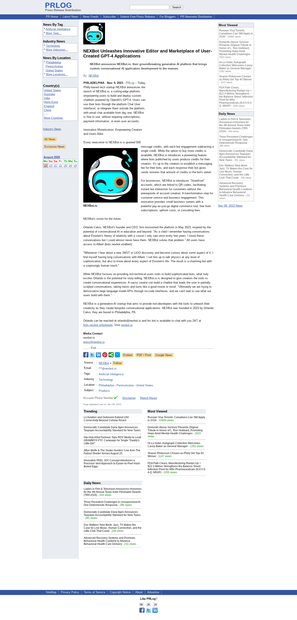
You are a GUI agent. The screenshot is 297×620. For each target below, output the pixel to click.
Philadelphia (53, 62)
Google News (163, 355)
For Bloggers (168, 16)
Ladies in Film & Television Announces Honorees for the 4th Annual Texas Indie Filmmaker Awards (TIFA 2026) (113, 492)
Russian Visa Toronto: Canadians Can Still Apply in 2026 (236, 33)
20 (65, 165)
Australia (49, 94)
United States (54, 70)
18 (75, 165)
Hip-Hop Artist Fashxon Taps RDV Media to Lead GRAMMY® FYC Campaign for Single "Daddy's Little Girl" (112, 440)
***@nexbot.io (107, 368)
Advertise (153, 592)
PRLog (130, 82)
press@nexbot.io (94, 342)
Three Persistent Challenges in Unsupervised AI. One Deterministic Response (112, 503)
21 (60, 165)
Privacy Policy (70, 592)
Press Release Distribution (63, 10)
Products (104, 390)
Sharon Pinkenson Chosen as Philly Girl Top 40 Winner (235, 78)
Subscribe (109, 16)
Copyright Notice (120, 592)
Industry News (52, 129)
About (139, 592)
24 (45, 165)
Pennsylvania (54, 66)
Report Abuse (148, 398)
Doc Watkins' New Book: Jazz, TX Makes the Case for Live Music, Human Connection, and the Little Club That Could (113, 527)
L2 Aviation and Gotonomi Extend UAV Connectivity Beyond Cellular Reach (106, 419)
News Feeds (90, 16)
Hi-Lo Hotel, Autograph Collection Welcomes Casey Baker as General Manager (174, 445)
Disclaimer (129, 398)
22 (55, 165)
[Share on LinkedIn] (98, 354)
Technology (53, 45)
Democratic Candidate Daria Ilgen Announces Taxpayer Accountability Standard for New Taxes (112, 429)
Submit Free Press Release (137, 16)
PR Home (52, 16)
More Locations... (57, 74)
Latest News (70, 16)
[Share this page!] (148, 611)
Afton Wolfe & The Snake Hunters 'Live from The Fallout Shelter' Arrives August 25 (112, 452)
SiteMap (51, 592)
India (47, 98)
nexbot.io (126, 325)
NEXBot (93, 75)
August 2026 (51, 157)
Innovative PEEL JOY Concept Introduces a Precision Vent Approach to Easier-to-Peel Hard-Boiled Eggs (112, 463)
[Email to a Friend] (117, 354)
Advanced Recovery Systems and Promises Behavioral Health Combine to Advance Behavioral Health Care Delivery (109, 541)
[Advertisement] (181, 113)
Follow (117, 363)
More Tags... (54, 33)
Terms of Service (94, 592)
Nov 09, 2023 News (230, 205)
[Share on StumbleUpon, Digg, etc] (111, 354)
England (49, 106)
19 (70, 165)
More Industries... (57, 49)
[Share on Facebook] (85, 354)
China (47, 110)
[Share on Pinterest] (104, 354)
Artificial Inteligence (58, 29)
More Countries (53, 118)
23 (50, 165)
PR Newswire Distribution (196, 16)
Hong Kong (51, 102)
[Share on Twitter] (92, 354)
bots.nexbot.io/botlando (98, 325)
